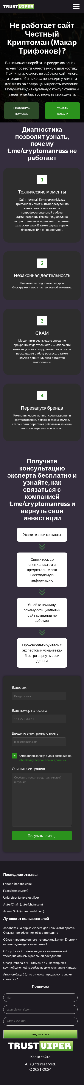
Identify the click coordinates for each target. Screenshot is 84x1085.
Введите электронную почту (35, 733)
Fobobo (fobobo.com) (17, 883)
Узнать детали (62, 110)
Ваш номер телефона (29, 710)
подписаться (40, 1034)
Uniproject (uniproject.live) (21, 897)
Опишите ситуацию (28, 768)
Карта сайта (40, 1056)
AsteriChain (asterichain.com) (23, 904)
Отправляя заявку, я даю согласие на (45, 758)
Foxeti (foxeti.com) (15, 890)
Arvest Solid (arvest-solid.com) (23, 911)
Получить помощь (21, 110)
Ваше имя (20, 687)
